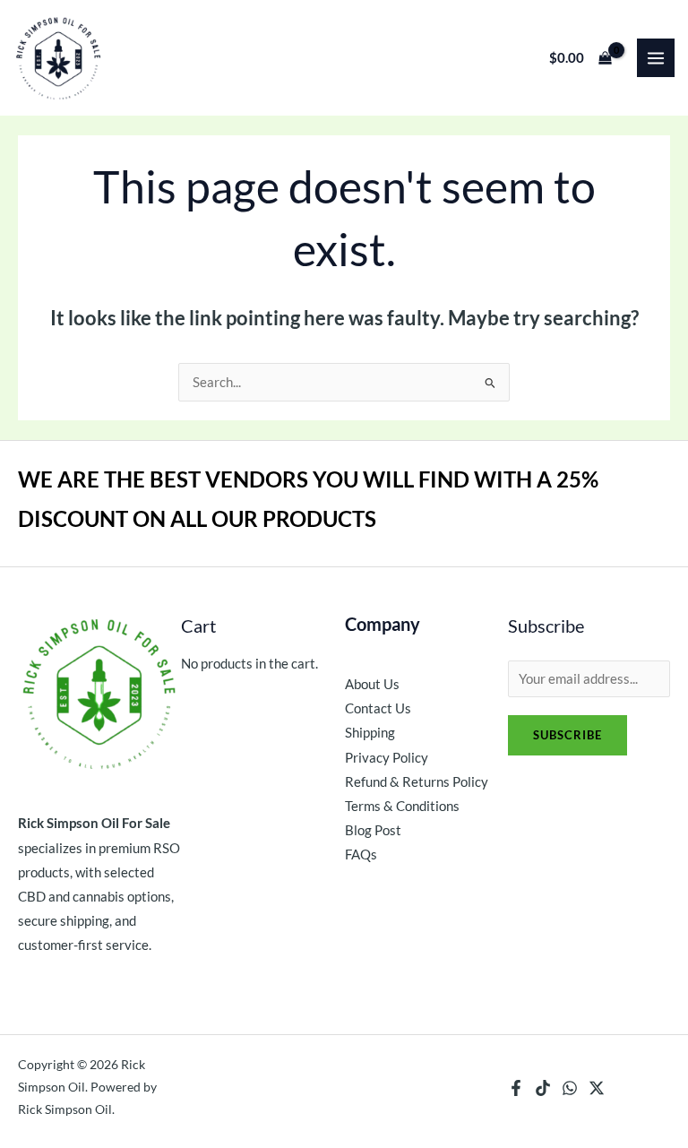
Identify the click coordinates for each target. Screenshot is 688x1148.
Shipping (370, 732)
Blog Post (373, 830)
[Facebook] (516, 1088)
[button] (344, 58)
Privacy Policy (386, 757)
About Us (372, 684)
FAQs (361, 854)
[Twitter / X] (597, 1088)
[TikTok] (543, 1088)
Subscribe (567, 735)
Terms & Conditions (402, 806)
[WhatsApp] (570, 1088)
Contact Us (378, 708)
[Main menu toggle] (656, 57)
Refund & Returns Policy (416, 782)
